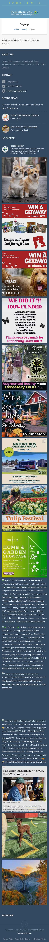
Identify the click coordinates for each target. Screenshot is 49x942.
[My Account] (28, 3)
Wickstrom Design (24, 933)
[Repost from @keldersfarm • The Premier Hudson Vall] (24, 508)
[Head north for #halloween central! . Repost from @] (24, 742)
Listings (24, 29)
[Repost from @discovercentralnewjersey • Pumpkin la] (24, 695)
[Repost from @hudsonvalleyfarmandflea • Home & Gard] (24, 554)
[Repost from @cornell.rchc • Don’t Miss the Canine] (24, 180)
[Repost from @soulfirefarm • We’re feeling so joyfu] (24, 601)
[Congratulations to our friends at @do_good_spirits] (24, 789)
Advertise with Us (39, 939)
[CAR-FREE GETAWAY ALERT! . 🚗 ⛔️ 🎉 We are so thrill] (24, 461)
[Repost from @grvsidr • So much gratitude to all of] (24, 320)
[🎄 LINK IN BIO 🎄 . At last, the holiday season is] (24, 648)
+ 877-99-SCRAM (14, 86)
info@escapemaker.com (17, 91)
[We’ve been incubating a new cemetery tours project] (24, 367)
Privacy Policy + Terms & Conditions (16, 939)
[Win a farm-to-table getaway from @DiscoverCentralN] (24, 414)
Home (16, 29)
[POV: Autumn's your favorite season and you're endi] (24, 882)
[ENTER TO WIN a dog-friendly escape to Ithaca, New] (24, 227)
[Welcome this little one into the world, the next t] (24, 835)
